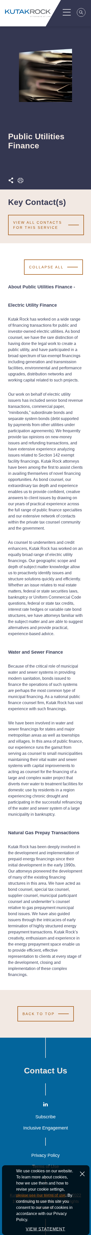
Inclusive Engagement (45, 1127)
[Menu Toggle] (67, 12)
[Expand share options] (11, 182)
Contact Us (45, 1070)
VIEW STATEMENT (45, 1229)
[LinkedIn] (45, 1105)
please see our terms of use (40, 1195)
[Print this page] (20, 182)
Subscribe (45, 1116)
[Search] (81, 13)
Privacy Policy (45, 1155)
